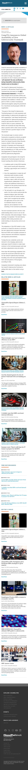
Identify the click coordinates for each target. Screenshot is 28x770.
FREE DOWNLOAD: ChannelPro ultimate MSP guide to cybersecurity (12, 630)
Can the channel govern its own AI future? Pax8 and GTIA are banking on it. (13, 376)
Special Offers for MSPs (9, 706)
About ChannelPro (8, 695)
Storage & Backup (14, 444)
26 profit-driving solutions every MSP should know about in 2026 (13, 503)
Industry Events (14, 297)
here (2, 271)
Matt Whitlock (11, 601)
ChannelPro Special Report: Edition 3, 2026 (13, 303)
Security (21, 274)
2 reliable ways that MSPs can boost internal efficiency (12, 414)
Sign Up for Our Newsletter (10, 704)
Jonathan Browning (13, 417)
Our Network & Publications (10, 700)
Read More (4, 314)
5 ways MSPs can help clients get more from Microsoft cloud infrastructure (13, 480)
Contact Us (6, 743)
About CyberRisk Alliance (9, 697)
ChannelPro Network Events (10, 714)
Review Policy (7, 745)
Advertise (6, 723)
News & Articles (7, 27)
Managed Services (15, 274)
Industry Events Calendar (10, 716)
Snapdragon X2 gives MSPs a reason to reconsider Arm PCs (13, 598)
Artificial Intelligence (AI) (7, 296)
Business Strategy (5, 274)
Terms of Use (7, 746)
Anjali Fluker (12, 380)
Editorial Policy (7, 752)
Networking (9, 298)
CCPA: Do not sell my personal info (12, 753)
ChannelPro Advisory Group (10, 702)
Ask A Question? (7, 708)
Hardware (7, 297)
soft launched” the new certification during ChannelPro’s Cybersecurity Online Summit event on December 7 (13, 82)
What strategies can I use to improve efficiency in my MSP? (12, 339)
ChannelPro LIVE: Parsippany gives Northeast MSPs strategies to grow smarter (12, 563)
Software (3, 299)
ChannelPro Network (6, 32)
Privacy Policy (7, 748)
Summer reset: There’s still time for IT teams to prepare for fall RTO (13, 448)
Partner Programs (16, 298)
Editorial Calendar (8, 699)
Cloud (2, 297)
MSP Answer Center (14, 409)
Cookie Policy (7, 750)
